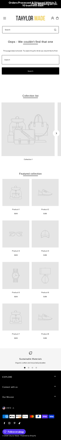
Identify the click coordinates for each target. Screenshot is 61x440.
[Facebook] (4, 423)
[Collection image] (28, 129)
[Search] (55, 29)
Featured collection (30, 173)
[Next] (56, 133)
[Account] (52, 18)
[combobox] (30, 29)
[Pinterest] (14, 423)
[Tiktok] (19, 423)
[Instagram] (9, 423)
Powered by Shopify (28, 436)
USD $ (8, 408)
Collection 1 (28, 159)
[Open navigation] (8, 18)
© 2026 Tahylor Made (11, 436)
